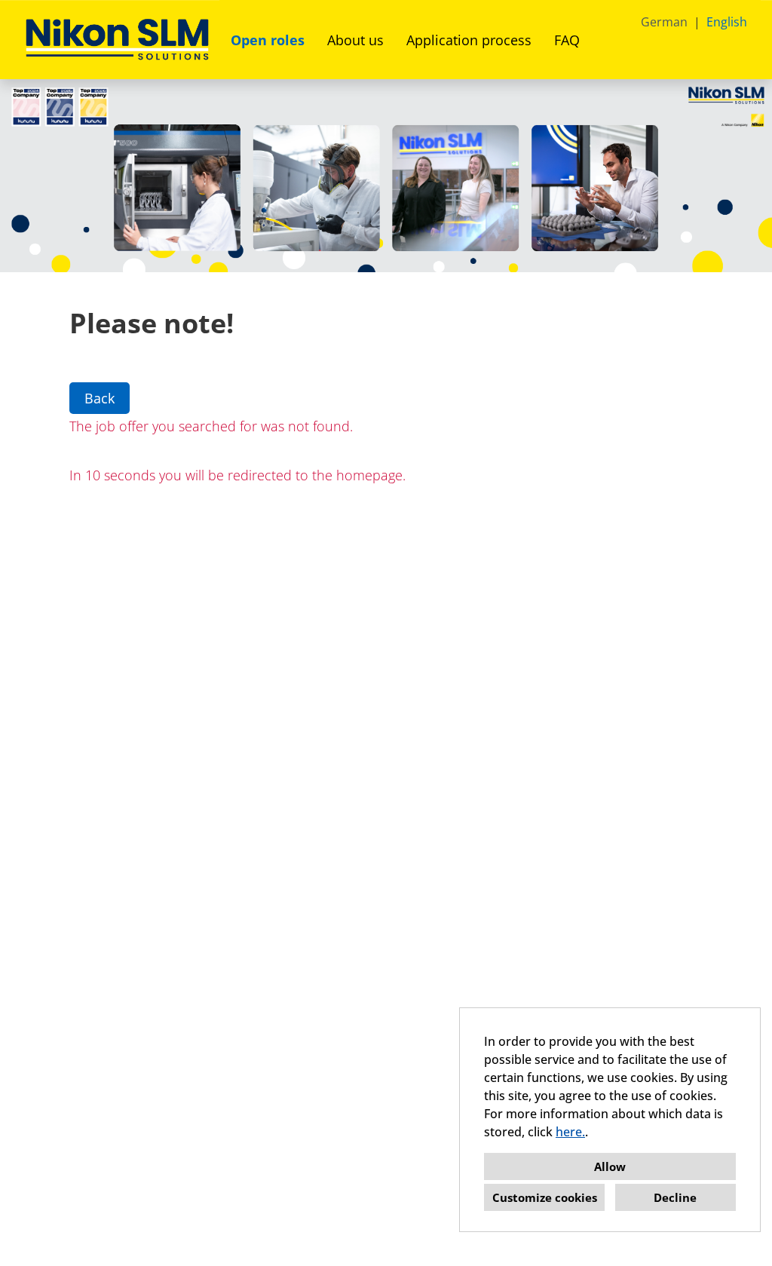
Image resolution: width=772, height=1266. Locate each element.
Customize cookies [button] (544, 1197)
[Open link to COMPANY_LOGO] (117, 39)
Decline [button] (675, 1197)
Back (99, 398)
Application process (469, 40)
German (664, 22)
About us (355, 40)
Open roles (268, 40)
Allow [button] (610, 1166)
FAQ (567, 40)
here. (570, 1131)
